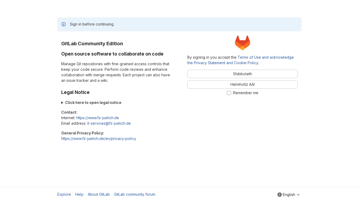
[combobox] (288, 194)
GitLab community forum (134, 194)
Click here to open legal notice (93, 102)
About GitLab (99, 194)
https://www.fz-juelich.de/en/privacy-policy (98, 138)
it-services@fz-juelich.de (109, 123)
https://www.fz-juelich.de (97, 117)
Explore (64, 194)
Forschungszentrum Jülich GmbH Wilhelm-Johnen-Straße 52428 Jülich (113, 102)
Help (79, 194)
